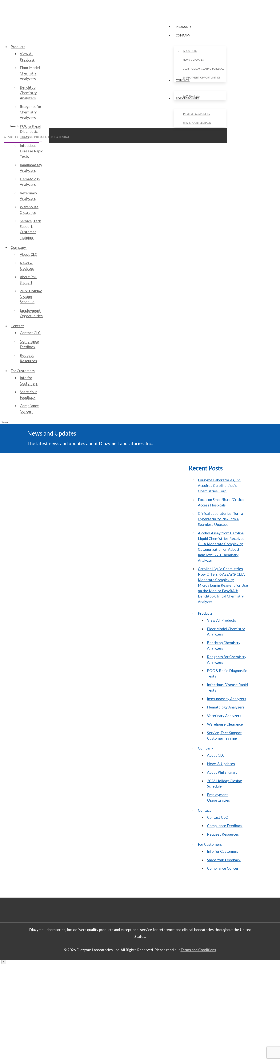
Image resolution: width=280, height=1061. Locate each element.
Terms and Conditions (198, 950)
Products (205, 613)
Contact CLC (217, 817)
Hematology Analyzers (225, 707)
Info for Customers (222, 851)
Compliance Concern (223, 868)
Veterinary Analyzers (224, 715)
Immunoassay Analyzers (226, 699)
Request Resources (223, 834)
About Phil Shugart (222, 772)
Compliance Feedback (224, 825)
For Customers (210, 844)
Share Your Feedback (224, 860)
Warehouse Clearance (225, 724)
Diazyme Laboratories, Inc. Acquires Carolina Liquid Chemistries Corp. (219, 485)
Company (205, 748)
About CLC (216, 755)
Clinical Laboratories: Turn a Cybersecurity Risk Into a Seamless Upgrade (220, 519)
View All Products (221, 620)
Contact (204, 810)
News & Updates (221, 763)
